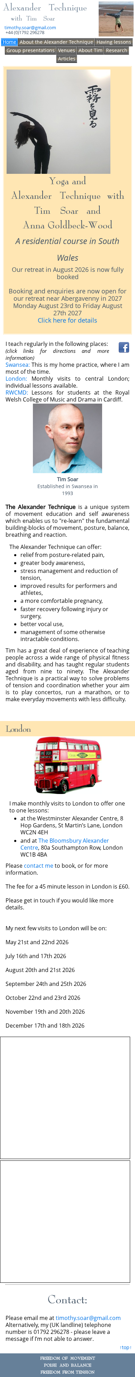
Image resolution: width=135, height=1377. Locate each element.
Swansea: (18, 364)
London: (16, 378)
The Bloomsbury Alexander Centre (64, 844)
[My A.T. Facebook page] (123, 351)
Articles (66, 58)
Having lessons (114, 42)
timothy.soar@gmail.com (30, 27)
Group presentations (31, 50)
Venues (66, 50)
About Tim (90, 50)
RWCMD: (17, 392)
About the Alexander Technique (56, 42)
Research (116, 50)
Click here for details (67, 320)
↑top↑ (125, 1347)
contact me (38, 865)
